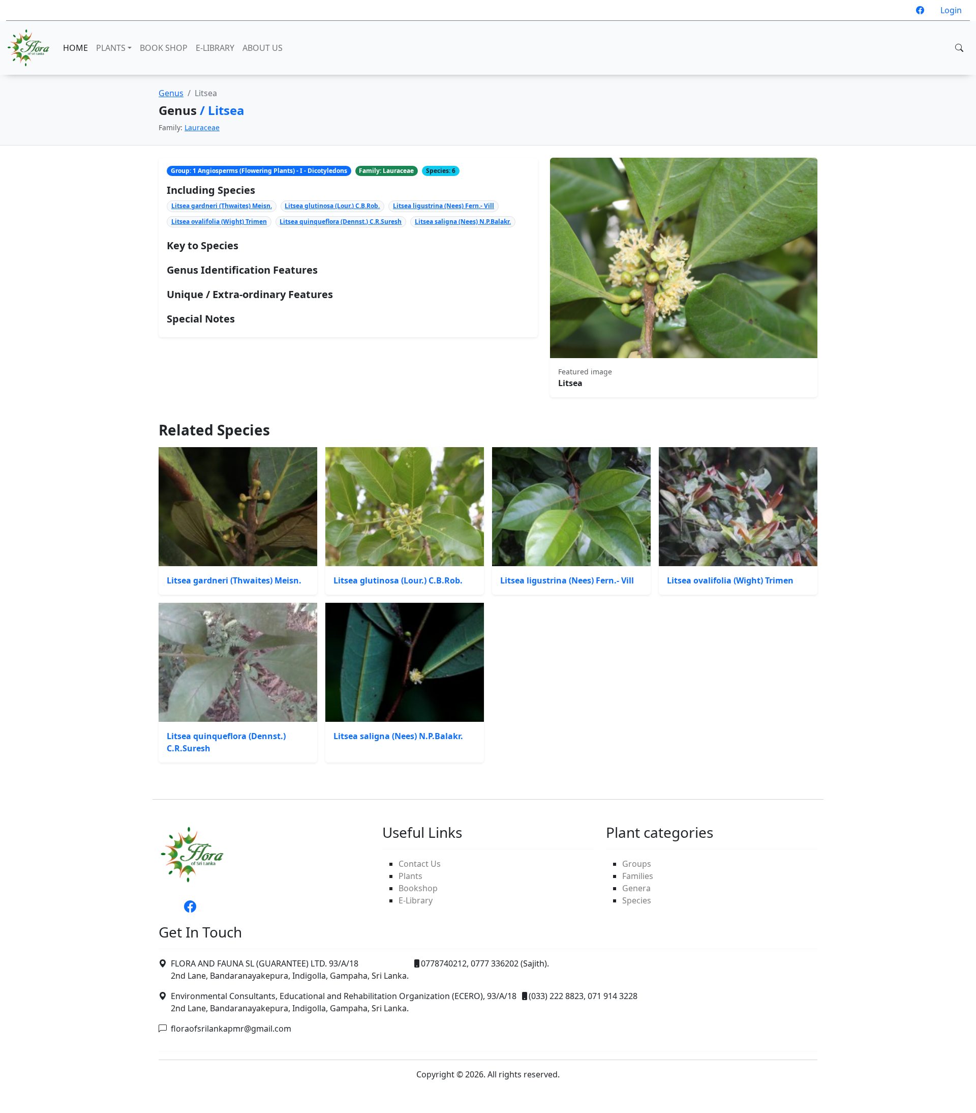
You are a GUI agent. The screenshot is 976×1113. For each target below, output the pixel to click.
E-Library (416, 900)
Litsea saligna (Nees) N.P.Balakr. (463, 221)
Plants (410, 876)
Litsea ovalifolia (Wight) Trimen (219, 221)
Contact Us (420, 863)
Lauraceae (202, 127)
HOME (75, 47)
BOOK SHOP (164, 47)
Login (951, 10)
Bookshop (418, 888)
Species (636, 900)
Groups (636, 863)
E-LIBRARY (215, 47)
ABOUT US (262, 47)
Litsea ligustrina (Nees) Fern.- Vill (443, 205)
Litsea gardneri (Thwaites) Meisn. (221, 205)
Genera (636, 888)
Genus (171, 93)
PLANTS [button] (111, 47)
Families (637, 876)
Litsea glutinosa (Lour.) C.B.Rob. (332, 205)
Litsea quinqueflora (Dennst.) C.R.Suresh (341, 221)
